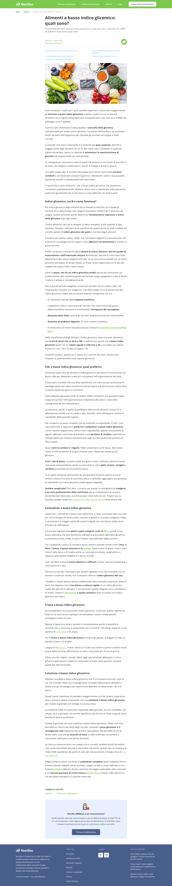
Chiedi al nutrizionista (91, 4)
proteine (57, 769)
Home (18, 12)
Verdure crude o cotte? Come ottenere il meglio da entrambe (142, 875)
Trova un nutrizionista (86, 832)
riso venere (71, 592)
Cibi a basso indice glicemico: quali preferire (106, 51)
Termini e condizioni (74, 872)
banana (62, 647)
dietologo (90, 499)
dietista (101, 499)
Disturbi (69, 867)
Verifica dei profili (73, 858)
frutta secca (93, 772)
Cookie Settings (72, 881)
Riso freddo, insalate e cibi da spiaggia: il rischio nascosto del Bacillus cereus (142, 856)
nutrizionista (78, 499)
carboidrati (61, 631)
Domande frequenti (74, 863)
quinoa (87, 548)
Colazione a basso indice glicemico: (60, 59)
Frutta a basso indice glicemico (104, 56)
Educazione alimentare (67, 793)
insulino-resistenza (111, 327)
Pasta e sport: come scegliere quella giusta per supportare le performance (142, 866)
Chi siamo (70, 854)
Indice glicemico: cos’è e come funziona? (61, 50)
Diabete (48, 793)
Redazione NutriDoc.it (54, 43)
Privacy (69, 876)
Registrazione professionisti (142, 4)
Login (120, 4)
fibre (106, 531)
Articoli (109, 4)
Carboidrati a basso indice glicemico (60, 56)
